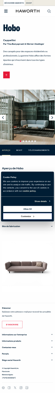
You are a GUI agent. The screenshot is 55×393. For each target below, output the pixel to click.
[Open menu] (6, 11)
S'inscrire (12, 324)
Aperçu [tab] (6, 150)
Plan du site (6, 371)
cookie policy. (29, 191)
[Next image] (52, 117)
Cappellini (9, 40)
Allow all (27, 209)
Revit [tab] (19, 150)
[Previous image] (3, 117)
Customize (26, 216)
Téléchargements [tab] (38, 150)
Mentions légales (7, 374)
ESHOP (29, 3)
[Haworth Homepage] (27, 11)
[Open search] (49, 11)
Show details (41, 201)
